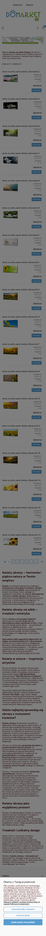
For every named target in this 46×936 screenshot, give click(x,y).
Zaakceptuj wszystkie (23, 922)
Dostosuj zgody (23, 915)
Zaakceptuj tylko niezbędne (23, 909)
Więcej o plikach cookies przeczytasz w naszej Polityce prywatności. (22, 903)
